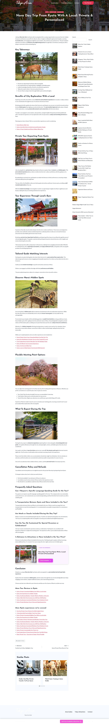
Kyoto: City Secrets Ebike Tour (24, 345)
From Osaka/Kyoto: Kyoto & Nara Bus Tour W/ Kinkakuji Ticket (32, 341)
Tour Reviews (60, 12)
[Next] (65, 672)
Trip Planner (87, 3)
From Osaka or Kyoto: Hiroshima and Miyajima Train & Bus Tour (32, 619)
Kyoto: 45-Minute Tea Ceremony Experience (28, 343)
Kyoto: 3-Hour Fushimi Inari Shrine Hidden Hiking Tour (30, 129)
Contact (77, 3)
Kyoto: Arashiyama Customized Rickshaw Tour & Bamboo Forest (32, 600)
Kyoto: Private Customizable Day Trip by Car (27, 630)
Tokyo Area (52, 24)
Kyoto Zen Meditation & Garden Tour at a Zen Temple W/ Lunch (32, 339)
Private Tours (53, 12)
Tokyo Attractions (80, 712)
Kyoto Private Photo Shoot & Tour (60, 647)
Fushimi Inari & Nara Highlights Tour (24, 647)
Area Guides (68, 712)
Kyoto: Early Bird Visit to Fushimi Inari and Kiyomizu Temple (31, 127)
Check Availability (44, 560)
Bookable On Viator (20, 640)
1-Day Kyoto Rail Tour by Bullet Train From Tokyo (29, 613)
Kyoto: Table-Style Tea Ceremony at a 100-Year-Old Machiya (31, 597)
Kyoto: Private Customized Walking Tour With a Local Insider (31, 591)
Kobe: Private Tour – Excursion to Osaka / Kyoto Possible (30, 634)
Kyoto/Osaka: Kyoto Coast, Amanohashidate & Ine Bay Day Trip (32, 337)
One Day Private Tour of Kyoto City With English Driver (30, 611)
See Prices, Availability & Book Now (70, 721)
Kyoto (47, 12)
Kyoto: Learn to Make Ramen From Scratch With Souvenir (31, 348)
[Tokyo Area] (24, 3)
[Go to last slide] (19, 672)
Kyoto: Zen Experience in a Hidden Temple (27, 593)
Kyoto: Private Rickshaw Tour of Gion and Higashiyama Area (31, 602)
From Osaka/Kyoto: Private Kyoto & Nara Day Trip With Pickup (32, 632)
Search (74, 37)
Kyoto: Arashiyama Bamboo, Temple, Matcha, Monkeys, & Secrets (33, 595)
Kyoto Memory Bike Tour (23, 125)
